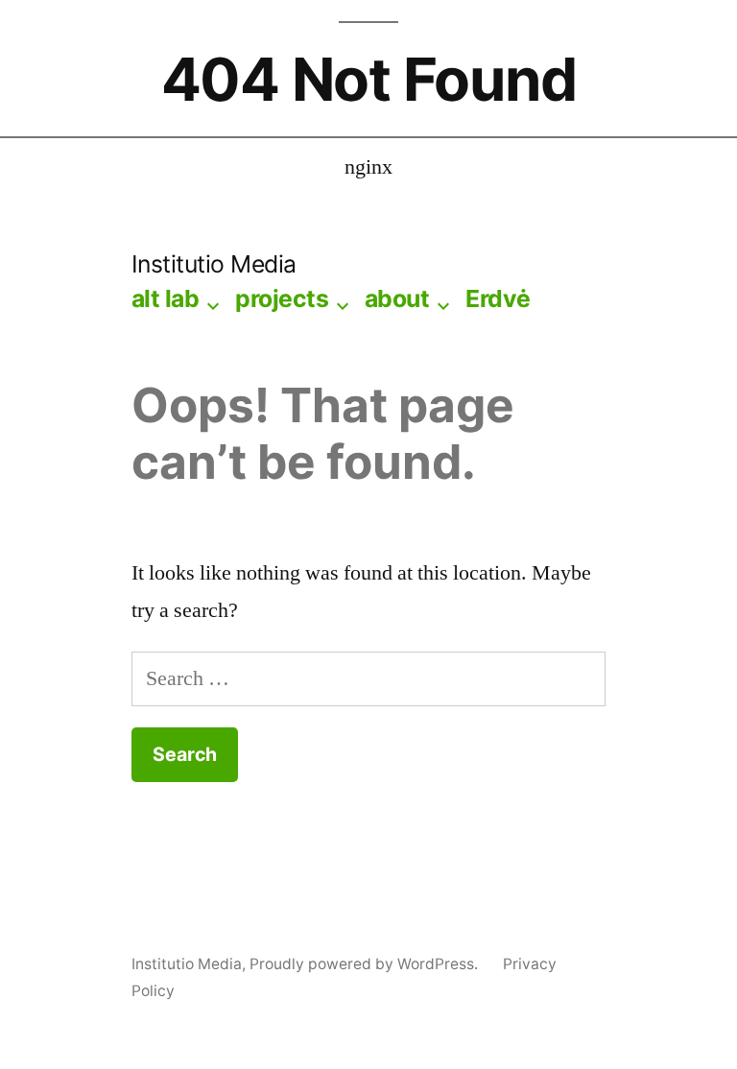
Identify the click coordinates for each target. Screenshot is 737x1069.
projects (281, 298)
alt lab (165, 298)
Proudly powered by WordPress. (366, 964)
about (397, 298)
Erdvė (498, 298)
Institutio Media (214, 263)
